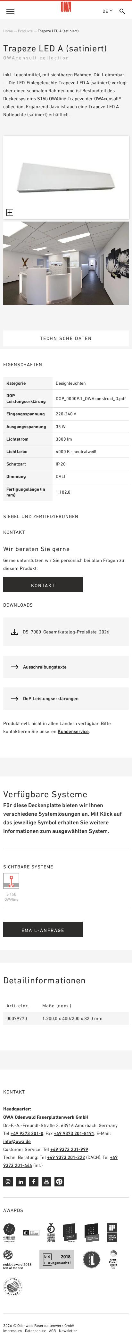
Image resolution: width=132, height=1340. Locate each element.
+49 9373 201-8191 (74, 1133)
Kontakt (43, 585)
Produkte (25, 31)
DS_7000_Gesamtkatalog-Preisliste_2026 (66, 631)
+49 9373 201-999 (69, 1149)
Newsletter (68, 1331)
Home (8, 31)
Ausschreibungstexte (45, 667)
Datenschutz (35, 1331)
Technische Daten (66, 338)
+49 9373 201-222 (66, 1157)
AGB (52, 1331)
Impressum (12, 1331)
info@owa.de (17, 1141)
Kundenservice (73, 731)
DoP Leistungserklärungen (50, 698)
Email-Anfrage (42, 930)
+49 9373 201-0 (27, 1133)
